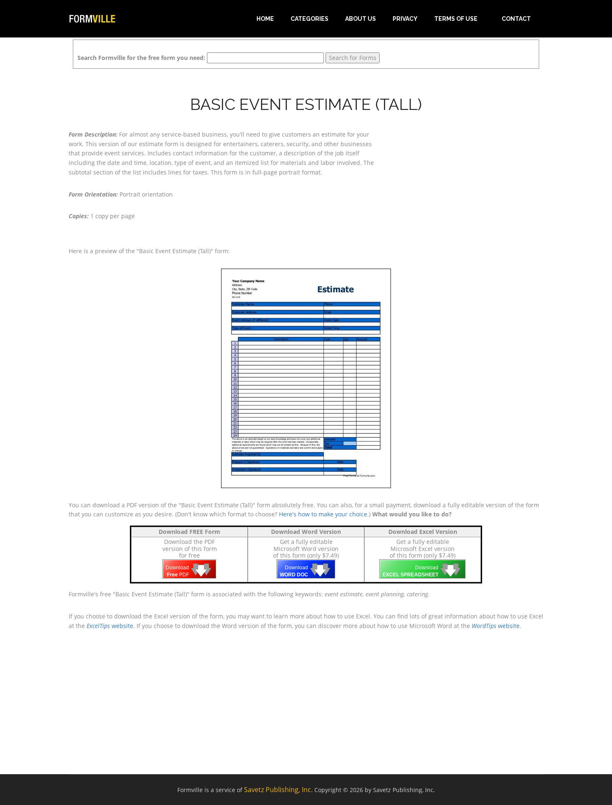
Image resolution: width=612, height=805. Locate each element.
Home (265, 18)
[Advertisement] (468, 182)
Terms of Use (456, 18)
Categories (309, 18)
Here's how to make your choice (323, 514)
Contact (516, 18)
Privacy (405, 18)
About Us (360, 18)
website (110, 626)
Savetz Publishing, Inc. (278, 789)
